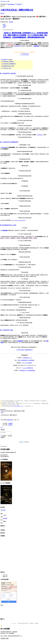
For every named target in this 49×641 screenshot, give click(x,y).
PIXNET (15, 623)
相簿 (4, 24)
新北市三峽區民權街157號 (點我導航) (26, 360)
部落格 (4, 26)
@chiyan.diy (39, 134)
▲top (2, 427)
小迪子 (2, 412)
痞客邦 (8, 419)
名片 (4, 27)
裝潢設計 (10, 424)
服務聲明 (36, 623)
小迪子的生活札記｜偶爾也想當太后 (17, 10)
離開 (7, 638)
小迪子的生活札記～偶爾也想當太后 (24, 349)
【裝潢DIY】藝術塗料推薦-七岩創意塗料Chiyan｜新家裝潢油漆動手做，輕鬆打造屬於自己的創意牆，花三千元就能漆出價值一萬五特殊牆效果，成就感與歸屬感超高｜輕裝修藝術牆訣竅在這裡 (25, 35)
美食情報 (11, 21)
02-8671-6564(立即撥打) (27, 362)
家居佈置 (10, 423)
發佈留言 (2, 437)
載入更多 (2, 429)
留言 (11, 419)
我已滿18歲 (3, 638)
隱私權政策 (32, 623)
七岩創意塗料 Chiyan (27, 357)
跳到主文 (3, 13)
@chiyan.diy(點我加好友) (27, 367)
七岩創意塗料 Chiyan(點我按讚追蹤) (27, 370)
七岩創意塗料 (17, 46)
